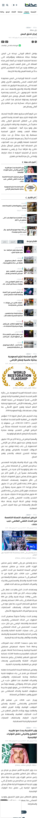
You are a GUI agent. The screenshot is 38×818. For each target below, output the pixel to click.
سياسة (20, 11)
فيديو (8, 11)
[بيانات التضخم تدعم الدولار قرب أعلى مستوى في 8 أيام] (32, 219)
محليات (26, 11)
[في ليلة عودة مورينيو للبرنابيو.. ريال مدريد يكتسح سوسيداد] (32, 231)
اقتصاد (13, 11)
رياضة (24, 227)
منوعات (19, 279)
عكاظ (34, 27)
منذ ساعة (23, 222)
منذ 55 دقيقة (21, 210)
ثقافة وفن (18, 247)
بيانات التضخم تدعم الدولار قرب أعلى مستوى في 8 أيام (14, 219)
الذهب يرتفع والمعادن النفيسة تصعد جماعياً (14, 207)
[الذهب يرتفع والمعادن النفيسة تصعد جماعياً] (32, 207)
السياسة (19, 321)
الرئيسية (33, 11)
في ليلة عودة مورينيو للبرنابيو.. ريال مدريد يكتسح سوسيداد (15, 231)
